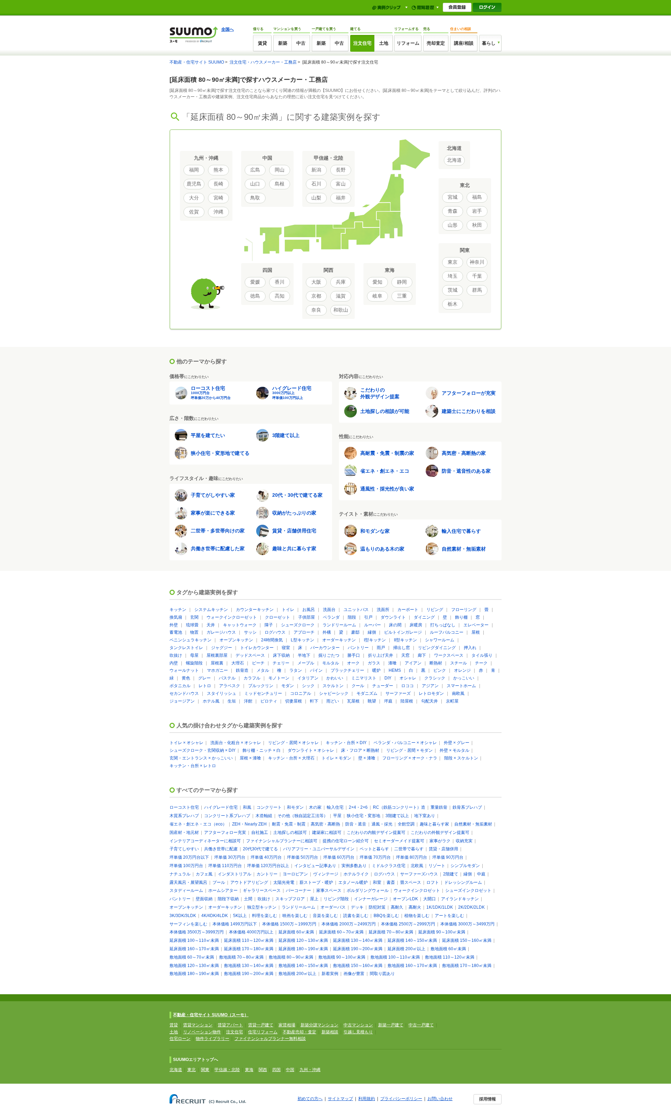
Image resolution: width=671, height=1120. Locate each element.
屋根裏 (217, 663)
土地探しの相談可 (290, 832)
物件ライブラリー (212, 1038)
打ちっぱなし (442, 625)
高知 (279, 296)
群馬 (477, 290)
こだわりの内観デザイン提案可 (376, 832)
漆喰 (392, 663)
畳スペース (410, 882)
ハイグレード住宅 (221, 807)
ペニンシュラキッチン (190, 640)
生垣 (232, 701)
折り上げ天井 (380, 655)
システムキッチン (211, 609)
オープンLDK (405, 898)
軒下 (314, 701)
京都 (316, 296)
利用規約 (366, 1098)
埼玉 (452, 276)
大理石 (237, 663)
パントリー (358, 647)
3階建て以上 (397, 815)
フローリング (463, 609)
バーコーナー (298, 890)
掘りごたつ (328, 655)
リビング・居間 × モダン (409, 750)
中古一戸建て (421, 1025)
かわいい (334, 678)
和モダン (295, 807)
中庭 (481, 874)
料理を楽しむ (264, 915)
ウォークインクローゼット (232, 617)
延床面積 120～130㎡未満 (303, 940)
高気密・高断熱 (325, 824)
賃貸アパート (230, 1025)
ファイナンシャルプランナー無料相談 (270, 1038)
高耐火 (415, 907)
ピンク (439, 670)
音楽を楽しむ (325, 915)
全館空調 (406, 824)
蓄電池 (175, 632)
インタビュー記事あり (315, 865)
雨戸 (381, 647)
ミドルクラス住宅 (388, 865)
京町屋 (452, 701)
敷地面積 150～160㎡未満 (357, 965)
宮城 (452, 197)
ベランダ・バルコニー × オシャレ (405, 742)
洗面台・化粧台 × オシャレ (235, 742)
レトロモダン (431, 693)
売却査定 (436, 43)
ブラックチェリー (347, 670)
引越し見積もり (358, 1032)
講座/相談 (464, 43)
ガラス (374, 663)
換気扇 (175, 617)
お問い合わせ (440, 1098)
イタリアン (307, 678)
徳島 (255, 296)
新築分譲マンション (319, 1025)
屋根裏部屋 (217, 655)
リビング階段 (336, 898)
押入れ (470, 647)
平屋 (337, 815)
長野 (341, 170)
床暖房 (416, 625)
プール (218, 882)
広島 (255, 170)
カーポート (407, 609)
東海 (249, 1069)
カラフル (252, 678)
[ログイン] (487, 7)
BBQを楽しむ (386, 915)
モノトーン (278, 678)
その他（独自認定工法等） (302, 815)
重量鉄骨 (439, 807)
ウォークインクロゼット (417, 890)
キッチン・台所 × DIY (346, 742)
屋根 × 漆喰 (250, 758)
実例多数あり (354, 865)
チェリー (281, 663)
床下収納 (281, 655)
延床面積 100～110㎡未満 (194, 940)
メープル (305, 663)
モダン (287, 685)
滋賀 (341, 296)
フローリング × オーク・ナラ (409, 758)
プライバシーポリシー (401, 1098)
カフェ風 (204, 874)
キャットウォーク (240, 625)
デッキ (357, 907)
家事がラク (440, 840)
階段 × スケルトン (461, 758)
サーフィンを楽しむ (188, 924)
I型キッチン (375, 640)
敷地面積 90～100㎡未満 (341, 957)
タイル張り (481, 655)
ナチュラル (179, 874)
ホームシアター (223, 890)
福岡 (194, 170)
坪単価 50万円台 (302, 857)
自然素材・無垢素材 (473, 824)
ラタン (295, 670)
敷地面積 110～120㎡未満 (449, 957)
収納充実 (464, 840)
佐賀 (194, 211)
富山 (341, 184)
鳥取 (255, 198)
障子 (269, 625)
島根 (279, 184)
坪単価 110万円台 (225, 865)
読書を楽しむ (355, 915)
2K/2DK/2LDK (471, 907)
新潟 (316, 170)
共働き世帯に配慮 (221, 848)
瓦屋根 (353, 701)
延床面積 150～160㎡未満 (466, 940)
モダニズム (366, 693)
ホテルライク (356, 874)
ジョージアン (182, 701)
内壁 (173, 663)
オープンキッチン (236, 640)
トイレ (288, 609)
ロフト (432, 882)
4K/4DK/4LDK (214, 915)
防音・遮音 (355, 824)
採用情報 (487, 1099)
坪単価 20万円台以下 (189, 857)
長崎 (218, 184)
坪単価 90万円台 (447, 857)
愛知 (377, 282)
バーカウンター (325, 647)
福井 (341, 198)
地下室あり (424, 815)
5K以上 (240, 915)
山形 (452, 225)
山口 (255, 184)
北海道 (454, 160)
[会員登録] (457, 7)
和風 (247, 807)
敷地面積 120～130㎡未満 (194, 965)
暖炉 (376, 670)
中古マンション (358, 1025)
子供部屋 (306, 617)
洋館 (248, 701)
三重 (402, 296)
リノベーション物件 (202, 1032)
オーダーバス (333, 907)
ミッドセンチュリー (263, 693)
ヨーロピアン (295, 874)
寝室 (286, 647)
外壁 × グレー (456, 742)
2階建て (450, 874)
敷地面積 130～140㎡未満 (248, 965)
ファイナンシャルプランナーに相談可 (281, 840)
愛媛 (255, 282)
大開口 (429, 898)
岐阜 (377, 296)
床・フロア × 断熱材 (360, 750)
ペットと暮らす (374, 848)
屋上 (314, 898)
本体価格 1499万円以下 (234, 924)
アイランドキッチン (460, 898)
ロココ (407, 685)
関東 (205, 1069)
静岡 (402, 282)
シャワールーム (439, 640)
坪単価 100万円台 (186, 865)
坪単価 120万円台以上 (268, 865)
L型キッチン (302, 640)
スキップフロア (290, 898)
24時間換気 (272, 640)
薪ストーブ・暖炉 (316, 882)
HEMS (395, 670)
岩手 (477, 211)
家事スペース (328, 890)
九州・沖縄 (310, 1069)
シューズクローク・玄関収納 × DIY (202, 750)
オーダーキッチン (339, 640)
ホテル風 (211, 701)
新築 (282, 43)
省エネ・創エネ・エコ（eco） (198, 824)
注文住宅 (362, 43)
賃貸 (262, 43)
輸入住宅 (335, 807)
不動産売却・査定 (299, 1032)
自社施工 (259, 832)
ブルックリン (260, 685)
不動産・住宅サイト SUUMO (196, 62)
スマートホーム (461, 685)
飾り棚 (461, 617)
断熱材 (436, 663)
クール (358, 685)
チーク (481, 663)
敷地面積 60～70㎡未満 (191, 957)
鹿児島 (194, 184)
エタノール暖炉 (353, 882)
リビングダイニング (437, 647)
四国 (276, 1069)
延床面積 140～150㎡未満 (412, 940)
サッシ (250, 632)
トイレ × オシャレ (186, 742)
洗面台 (329, 609)
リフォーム (408, 43)
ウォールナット (184, 670)
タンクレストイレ (186, 647)
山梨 (316, 198)
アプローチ (304, 632)
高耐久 (397, 907)
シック (308, 685)
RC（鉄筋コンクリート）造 (399, 807)
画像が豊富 (354, 973)
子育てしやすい (184, 848)
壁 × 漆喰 (366, 758)
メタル (263, 670)
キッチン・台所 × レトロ (192, 765)
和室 (377, 882)
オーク (353, 663)
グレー (204, 678)
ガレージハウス (221, 632)
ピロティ (268, 701)
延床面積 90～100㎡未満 (441, 932)
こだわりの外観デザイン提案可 (440, 832)
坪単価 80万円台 (411, 857)
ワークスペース (448, 655)
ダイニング (424, 617)
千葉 (477, 276)
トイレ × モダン (336, 758)
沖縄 (218, 211)
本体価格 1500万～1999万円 (289, 924)
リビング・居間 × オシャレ (293, 742)
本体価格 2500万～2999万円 (408, 924)
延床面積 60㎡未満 (296, 932)
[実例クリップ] (389, 7)
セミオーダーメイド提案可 (399, 840)
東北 (191, 1069)
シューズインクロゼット (468, 890)
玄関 (194, 617)
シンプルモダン (465, 865)
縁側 (372, 632)
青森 (452, 211)
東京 (452, 262)
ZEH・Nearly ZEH (249, 824)
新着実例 (330, 973)
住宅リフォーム (262, 1032)
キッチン (177, 609)
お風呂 (308, 609)
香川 (279, 282)
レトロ (205, 685)
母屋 (194, 655)
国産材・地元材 (184, 832)
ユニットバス (356, 609)
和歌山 (340, 310)
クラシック (434, 678)
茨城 (452, 290)
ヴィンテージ (325, 874)
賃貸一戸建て (260, 1025)
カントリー (267, 874)
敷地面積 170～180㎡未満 (466, 965)
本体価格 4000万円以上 (251, 932)
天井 (211, 625)
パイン (316, 670)
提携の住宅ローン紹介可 (346, 840)
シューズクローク (298, 625)
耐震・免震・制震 (288, 824)
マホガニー (217, 670)
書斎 (391, 882)
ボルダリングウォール (368, 890)
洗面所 (383, 609)
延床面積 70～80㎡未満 (391, 932)
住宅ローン (179, 1038)
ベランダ (331, 617)
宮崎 (218, 198)
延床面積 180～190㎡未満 (303, 948)
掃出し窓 (401, 647)
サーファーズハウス (419, 874)
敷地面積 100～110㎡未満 (395, 957)
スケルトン (333, 685)
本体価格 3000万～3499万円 (467, 924)
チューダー (382, 685)
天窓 (405, 655)
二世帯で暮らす (409, 848)
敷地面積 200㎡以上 (297, 973)
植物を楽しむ (417, 915)
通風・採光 (381, 824)
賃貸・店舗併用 (443, 848)
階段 (352, 617)
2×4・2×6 (358, 807)
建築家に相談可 (326, 832)
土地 (383, 43)
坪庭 (388, 701)
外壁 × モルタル (454, 750)
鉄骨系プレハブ (467, 807)
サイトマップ (340, 1098)
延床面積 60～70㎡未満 (341, 932)
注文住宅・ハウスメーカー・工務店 (263, 62)
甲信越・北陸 (227, 1069)
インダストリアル (234, 874)
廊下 (422, 655)
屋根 (475, 632)
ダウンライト (393, 617)
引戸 (368, 617)
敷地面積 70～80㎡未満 (241, 957)
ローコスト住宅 (184, 807)
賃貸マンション (197, 1025)
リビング (434, 609)
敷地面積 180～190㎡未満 (194, 973)
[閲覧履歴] (425, 7)
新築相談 (330, 1032)
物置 (194, 632)
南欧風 (458, 693)
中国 (290, 1069)
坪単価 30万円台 (229, 857)
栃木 (452, 304)
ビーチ (258, 663)
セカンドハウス (184, 693)
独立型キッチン (261, 907)
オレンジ (462, 670)
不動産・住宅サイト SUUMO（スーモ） (210, 1014)
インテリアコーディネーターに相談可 (205, 840)
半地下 (304, 655)
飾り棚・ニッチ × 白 (262, 750)
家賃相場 (287, 1025)
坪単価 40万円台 (266, 857)
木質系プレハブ (184, 815)
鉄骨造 (242, 670)
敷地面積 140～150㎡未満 (303, 965)
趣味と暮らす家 (434, 824)
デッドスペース (250, 655)
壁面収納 (204, 898)
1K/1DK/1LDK (439, 907)
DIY (387, 678)
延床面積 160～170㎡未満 (194, 948)
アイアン (413, 663)
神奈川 (477, 262)
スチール (458, 663)
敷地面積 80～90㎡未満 (291, 957)
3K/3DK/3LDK (182, 915)
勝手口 (353, 655)
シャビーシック (333, 693)
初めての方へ (310, 1098)
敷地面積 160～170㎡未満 (412, 965)
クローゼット (277, 617)
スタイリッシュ (221, 693)
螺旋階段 (194, 663)
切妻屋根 (293, 701)
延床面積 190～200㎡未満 (357, 948)
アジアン (430, 685)
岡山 (279, 170)
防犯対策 (377, 907)
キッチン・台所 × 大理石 (291, 758)
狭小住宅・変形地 (363, 815)
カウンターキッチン (255, 609)
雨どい (332, 701)
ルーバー (372, 625)
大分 (194, 198)
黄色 (186, 678)
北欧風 (417, 865)
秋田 (477, 225)
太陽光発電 (283, 882)
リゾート (436, 865)
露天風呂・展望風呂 (188, 882)
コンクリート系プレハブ (227, 815)
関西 (263, 1069)
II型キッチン (405, 640)
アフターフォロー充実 (225, 832)
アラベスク (229, 685)
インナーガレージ (371, 898)
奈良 (316, 310)
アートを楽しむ (449, 915)
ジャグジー (221, 647)
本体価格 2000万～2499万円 (349, 924)
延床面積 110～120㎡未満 (248, 940)
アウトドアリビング (249, 882)
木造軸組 (263, 815)
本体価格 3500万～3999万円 (196, 932)
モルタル (330, 663)
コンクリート (269, 807)
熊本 (218, 170)
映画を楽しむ (295, 915)
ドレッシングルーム (463, 882)
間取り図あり (382, 973)
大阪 (316, 282)
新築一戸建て (390, 1025)
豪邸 (355, 632)
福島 (477, 197)
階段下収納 (228, 898)
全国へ (227, 29)
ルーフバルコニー (446, 632)
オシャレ (407, 678)
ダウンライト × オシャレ (311, 750)
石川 (316, 184)
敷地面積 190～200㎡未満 (248, 973)
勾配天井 (429, 701)
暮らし (489, 43)
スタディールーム (186, 890)
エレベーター (476, 625)
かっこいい (463, 678)
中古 (300, 43)
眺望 (372, 701)
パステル (227, 678)
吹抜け (175, 655)
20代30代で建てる (260, 848)
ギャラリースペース (262, 890)
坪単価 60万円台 (338, 857)
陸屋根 (407, 701)
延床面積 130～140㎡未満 (357, 940)
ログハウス (275, 632)
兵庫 (341, 282)
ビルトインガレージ (403, 632)
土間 (248, 898)
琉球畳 (192, 625)
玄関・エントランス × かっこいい (201, 758)
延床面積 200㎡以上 (406, 948)
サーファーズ (398, 693)
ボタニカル (179, 685)
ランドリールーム (339, 625)
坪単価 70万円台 (375, 857)
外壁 (173, 625)
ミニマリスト (363, 678)
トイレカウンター (257, 647)
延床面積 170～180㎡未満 (248, 948)
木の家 (315, 807)
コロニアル (300, 693)
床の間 (395, 625)
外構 (327, 632)
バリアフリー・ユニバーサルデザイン (318, 848)
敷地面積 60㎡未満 (448, 948)
